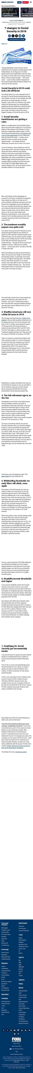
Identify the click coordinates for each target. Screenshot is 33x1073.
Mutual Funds (5, 990)
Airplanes (4, 1010)
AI (19, 951)
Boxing (21, 969)
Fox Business (7, 2)
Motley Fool (4, 43)
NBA (20, 962)
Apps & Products (23, 1023)
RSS (25, 1030)
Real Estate (23, 923)
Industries (4, 983)
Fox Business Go (23, 1021)
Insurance (4, 938)
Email (23, 35)
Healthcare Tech (23, 946)
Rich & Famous (5, 1003)
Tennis (21, 975)
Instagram (11, 1030)
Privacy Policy (23, 997)
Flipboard (18, 1030)
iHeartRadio (18, 1033)
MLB (20, 964)
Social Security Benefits (16, 20)
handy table (5, 476)
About (21, 988)
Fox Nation (22, 1019)
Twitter (13, 35)
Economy (4, 949)
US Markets (4, 968)
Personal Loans (5, 934)
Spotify (14, 1033)
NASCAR (21, 967)
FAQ (20, 999)
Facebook (9, 35)
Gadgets (21, 942)
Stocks (3, 966)
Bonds (3, 977)
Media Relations (23, 1001)
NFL (20, 960)
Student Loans (5, 930)
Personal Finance (4, 924)
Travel (3, 1006)
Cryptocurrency (5, 970)
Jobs (20, 993)
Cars (2, 1008)
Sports (21, 957)
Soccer (21, 971)
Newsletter (29, 1030)
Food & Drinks (5, 1012)
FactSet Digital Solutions (19, 1060)
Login (19, 2)
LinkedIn (22, 1030)
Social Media (22, 940)
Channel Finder (23, 991)
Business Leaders (6, 981)
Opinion (21, 980)
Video (21, 984)
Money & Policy (5, 957)
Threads (16, 35)
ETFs (2, 979)
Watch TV (25, 2)
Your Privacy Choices (18, 1049)
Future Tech (22, 948)
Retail (3, 986)
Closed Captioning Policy (16, 1054)
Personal (21, 926)
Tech (20, 935)
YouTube (14, 1030)
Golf (20, 973)
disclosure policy (21, 752)
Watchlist (5, 994)
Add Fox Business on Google (17, 39)
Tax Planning (5, 945)
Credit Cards (5, 932)
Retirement (4, 943)
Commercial (22, 928)
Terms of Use (22, 995)
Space (20, 953)
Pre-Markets (5, 988)
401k (2, 941)
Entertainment (5, 1001)
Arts (2, 1014)
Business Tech (23, 944)
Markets (4, 963)
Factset (21, 1058)
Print (20, 35)
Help (16, 1051)
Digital (20, 938)
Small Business (5, 959)
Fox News (21, 1017)
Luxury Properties (24, 930)
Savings (3, 936)
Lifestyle (4, 998)
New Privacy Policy (16, 1046)
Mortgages (4, 928)
